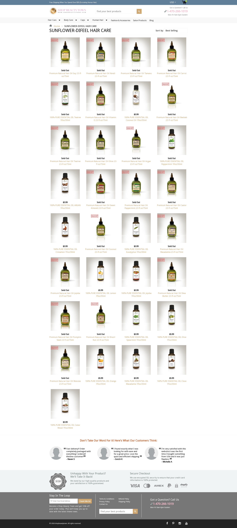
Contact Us (103, 504)
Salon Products (140, 20)
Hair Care (52, 20)
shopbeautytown (61, 523)
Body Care (68, 20)
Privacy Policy (104, 502)
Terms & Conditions (106, 499)
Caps (83, 20)
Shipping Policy (124, 502)
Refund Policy (123, 499)
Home (56, 26)
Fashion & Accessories (120, 20)
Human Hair (97, 20)
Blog (151, 20)
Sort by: (160, 30)
